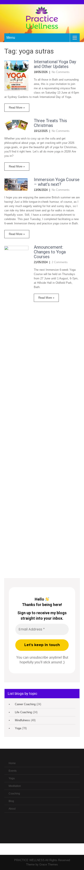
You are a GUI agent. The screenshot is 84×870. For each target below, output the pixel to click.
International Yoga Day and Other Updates (55, 64)
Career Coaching (25, 704)
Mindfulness (22, 720)
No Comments (61, 72)
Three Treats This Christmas (50, 123)
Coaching (14, 793)
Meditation (15, 785)
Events (13, 770)
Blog (11, 801)
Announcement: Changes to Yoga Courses (50, 252)
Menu (10, 37)
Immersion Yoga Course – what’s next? (56, 182)
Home (12, 763)
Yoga (18, 728)
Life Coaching (23, 712)
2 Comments (60, 262)
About (12, 808)
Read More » (17, 107)
